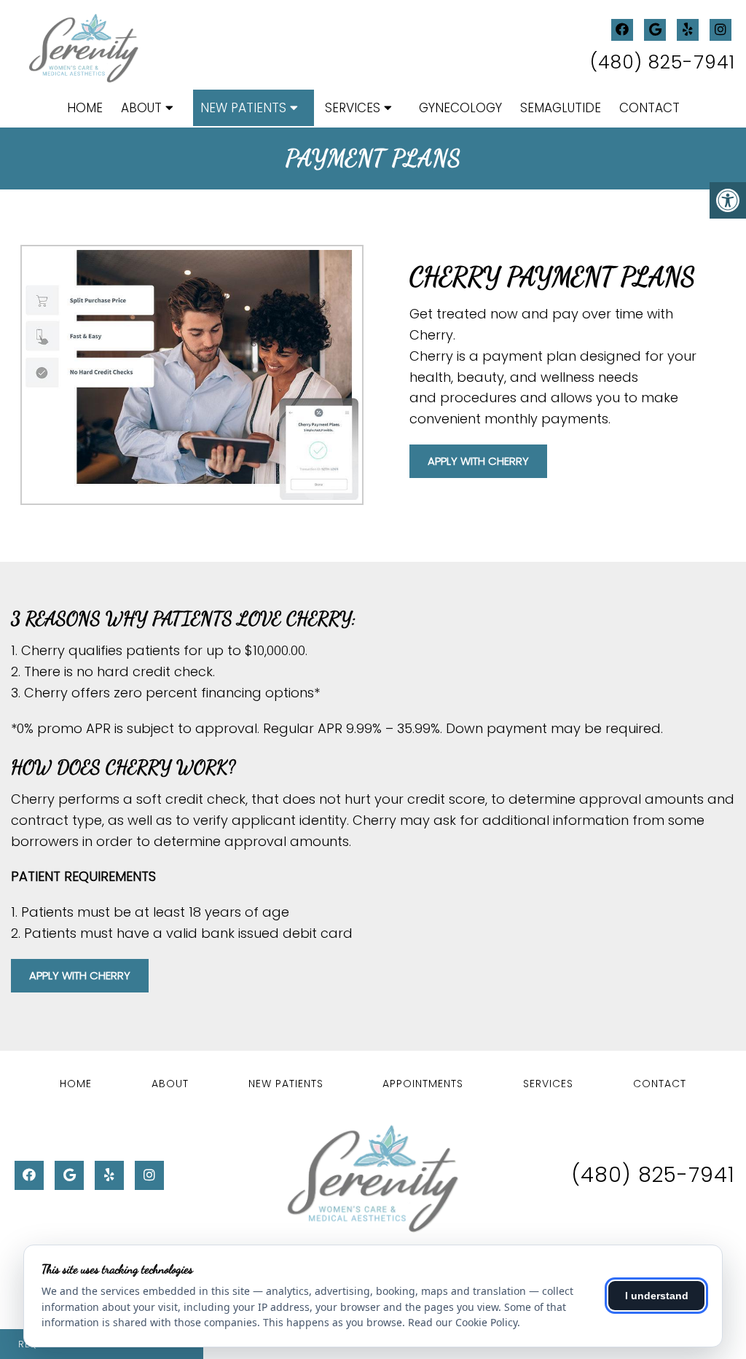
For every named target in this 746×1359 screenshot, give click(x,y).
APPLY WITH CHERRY (478, 461)
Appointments (422, 1083)
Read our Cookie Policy (462, 1322)
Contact (649, 108)
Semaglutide (560, 108)
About (141, 108)
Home (85, 108)
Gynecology (460, 108)
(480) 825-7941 (662, 62)
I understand (656, 1295)
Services (352, 108)
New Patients (243, 108)
